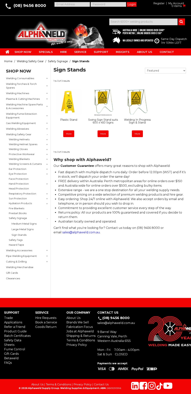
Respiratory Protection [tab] (22, 193)
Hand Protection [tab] (19, 183)
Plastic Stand (68, 119)
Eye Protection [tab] (18, 173)
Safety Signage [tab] (18, 218)
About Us (73, 318)
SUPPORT (101, 52)
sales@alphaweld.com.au (81, 232)
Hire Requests (45, 318)
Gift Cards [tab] (12, 272)
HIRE (63, 52)
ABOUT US (144, 52)
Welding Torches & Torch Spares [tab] (21, 85)
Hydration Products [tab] (20, 203)
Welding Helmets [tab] (19, 139)
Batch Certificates (17, 336)
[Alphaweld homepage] (41, 31)
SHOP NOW (23, 52)
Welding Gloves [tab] (18, 149)
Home (8, 61)
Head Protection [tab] (19, 188)
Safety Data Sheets (12, 343)
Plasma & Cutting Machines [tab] (23, 98)
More (68, 133)
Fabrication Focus (79, 327)
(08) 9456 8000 (29, 5)
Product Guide (15, 331)
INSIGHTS (122, 52)
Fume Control (14, 349)
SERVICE (80, 52)
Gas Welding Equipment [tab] (21, 123)
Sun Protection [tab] (18, 198)
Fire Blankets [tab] (16, 208)
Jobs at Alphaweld (80, 331)
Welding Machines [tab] (17, 93)
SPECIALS (46, 52)
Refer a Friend (14, 327)
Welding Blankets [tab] (19, 159)
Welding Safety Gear (30, 61)
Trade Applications (13, 320)
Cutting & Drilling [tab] (16, 261)
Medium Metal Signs (24, 223)
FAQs (8, 362)
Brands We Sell (77, 322)
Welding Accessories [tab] (19, 250)
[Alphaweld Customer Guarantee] (135, 35)
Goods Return (46, 327)
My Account (176, 3)
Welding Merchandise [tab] (19, 267)
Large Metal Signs (23, 229)
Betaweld (11, 358)
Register (159, 3)
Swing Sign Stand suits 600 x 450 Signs (103, 121)
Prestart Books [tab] (17, 213)
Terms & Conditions (80, 340)
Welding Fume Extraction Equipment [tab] (21, 115)
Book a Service (46, 322)
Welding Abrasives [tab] (17, 128)
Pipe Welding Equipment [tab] (21, 255)
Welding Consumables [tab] (20, 78)
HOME (7, 51)
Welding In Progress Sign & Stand (137, 121)
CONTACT (167, 52)
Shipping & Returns (80, 336)
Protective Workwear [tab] (22, 154)
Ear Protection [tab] (17, 169)
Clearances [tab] (13, 278)
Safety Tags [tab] (16, 240)
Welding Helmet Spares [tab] (23, 144)
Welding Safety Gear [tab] (18, 134)
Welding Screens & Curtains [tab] (25, 164)
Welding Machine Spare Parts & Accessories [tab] (24, 106)
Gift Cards (11, 354)
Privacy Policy (76, 345)
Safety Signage (58, 61)
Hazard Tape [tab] (16, 244)
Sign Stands (19, 234)
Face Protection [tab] (19, 178)
